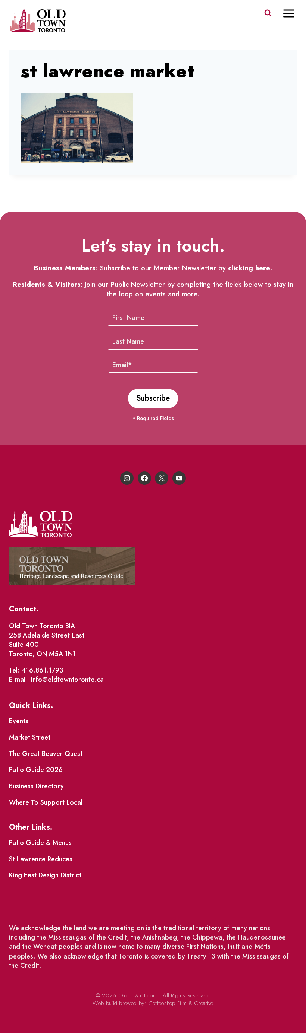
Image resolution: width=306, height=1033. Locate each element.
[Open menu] (292, 13)
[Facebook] (144, 478)
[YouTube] (179, 478)
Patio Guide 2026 (36, 770)
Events (18, 721)
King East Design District (45, 875)
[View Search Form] (267, 13)
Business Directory (36, 786)
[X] (161, 478)
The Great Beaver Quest (45, 754)
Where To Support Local (45, 802)
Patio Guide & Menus (40, 843)
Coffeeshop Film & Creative (181, 1003)
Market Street (29, 737)
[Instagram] (127, 478)
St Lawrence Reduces (40, 859)
